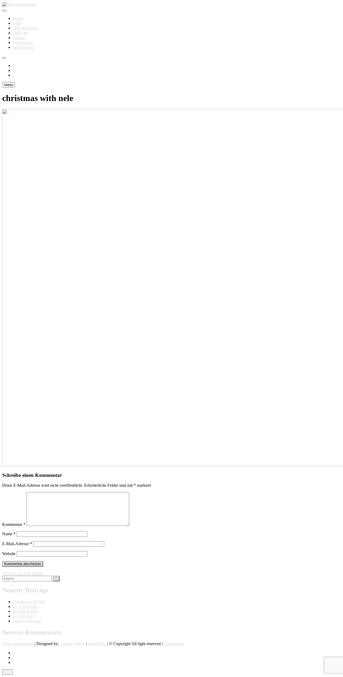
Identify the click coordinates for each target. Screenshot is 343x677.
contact (19, 37)
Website (9, 553)
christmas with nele (29, 601)
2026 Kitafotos (25, 28)
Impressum (22, 42)
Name (9, 534)
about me (20, 33)
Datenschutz (23, 47)
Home (18, 18)
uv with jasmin (25, 606)
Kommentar (13, 524)
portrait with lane (27, 621)
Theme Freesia (72, 643)
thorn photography (17, 643)
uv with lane (23, 616)
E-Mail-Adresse (17, 543)
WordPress (97, 643)
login (17, 23)
